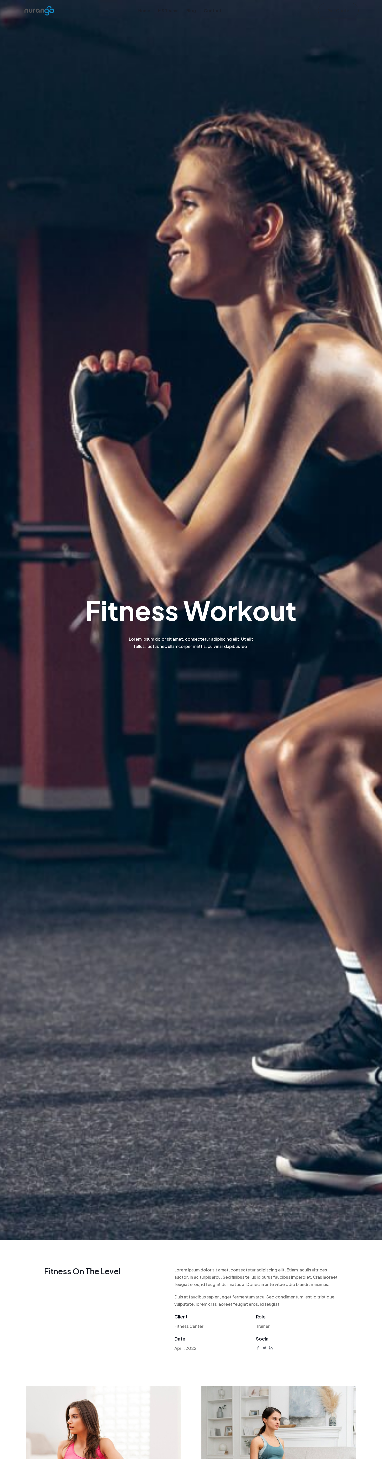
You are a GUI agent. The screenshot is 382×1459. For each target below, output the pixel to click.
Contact (212, 10)
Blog (191, 10)
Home (144, 10)
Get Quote (338, 10)
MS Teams (168, 10)
